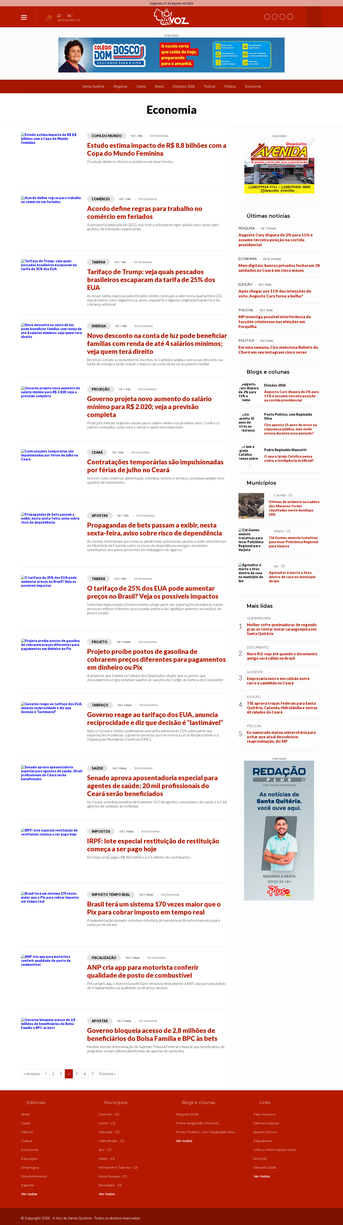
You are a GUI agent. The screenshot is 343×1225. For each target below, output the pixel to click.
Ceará (141, 86)
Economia (253, 86)
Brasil (159, 86)
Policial (209, 86)
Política (230, 86)
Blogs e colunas (268, 372)
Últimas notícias (268, 216)
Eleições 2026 (184, 86)
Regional (120, 86)
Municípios (261, 483)
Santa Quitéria (93, 86)
